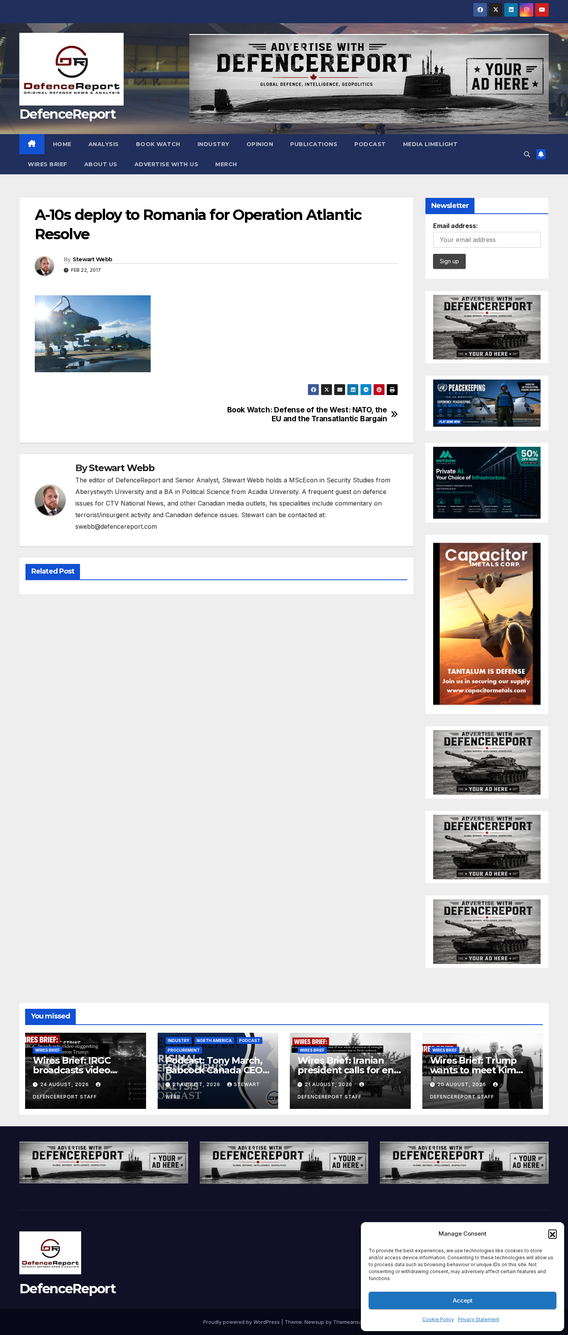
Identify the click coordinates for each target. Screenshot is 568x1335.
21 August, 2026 (197, 1084)
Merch (226, 164)
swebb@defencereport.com (116, 526)
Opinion (260, 144)
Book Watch (158, 144)
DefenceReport (67, 114)
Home (62, 144)
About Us (100, 164)
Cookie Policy (438, 1319)
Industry (213, 144)
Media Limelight (430, 144)
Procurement (184, 1050)
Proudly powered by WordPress (242, 1322)
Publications (313, 144)
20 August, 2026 (462, 1084)
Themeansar (348, 1322)
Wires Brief (47, 164)
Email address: (455, 226)
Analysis (103, 144)
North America (214, 1040)
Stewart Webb (92, 259)
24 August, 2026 (65, 1084)
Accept (463, 1300)
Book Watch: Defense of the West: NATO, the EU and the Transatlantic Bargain (307, 414)
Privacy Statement (478, 1319)
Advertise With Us (166, 164)
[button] (552, 1234)
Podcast (370, 144)
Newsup (314, 1322)
